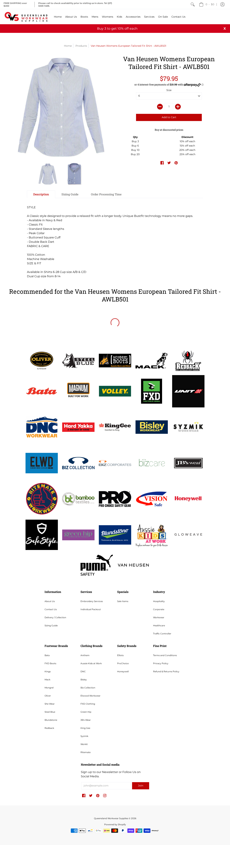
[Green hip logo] (78, 535)
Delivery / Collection (55, 617)
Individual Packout (90, 609)
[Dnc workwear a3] (42, 427)
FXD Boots (50, 663)
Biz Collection (87, 687)
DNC (83, 671)
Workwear (158, 617)
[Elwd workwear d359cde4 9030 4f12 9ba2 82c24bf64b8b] (42, 463)
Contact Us (51, 609)
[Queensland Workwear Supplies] (26, 16)
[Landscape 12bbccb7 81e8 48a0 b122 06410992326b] (78, 360)
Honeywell (123, 671)
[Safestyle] (42, 535)
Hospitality (159, 601)
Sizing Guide (51, 625)
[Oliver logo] (42, 360)
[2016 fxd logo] (151, 391)
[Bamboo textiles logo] (78, 498)
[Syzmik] (188, 427)
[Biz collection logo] (78, 463)
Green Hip (85, 712)
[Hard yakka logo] (78, 427)
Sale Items (122, 601)
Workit (84, 744)
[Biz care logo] (151, 463)
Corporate (158, 609)
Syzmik (84, 736)
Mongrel (49, 687)
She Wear (50, 703)
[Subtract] (160, 107)
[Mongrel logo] (115, 360)
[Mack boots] (151, 360)
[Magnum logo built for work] (78, 391)
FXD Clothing (87, 703)
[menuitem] (193, 4)
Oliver (48, 695)
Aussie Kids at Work (91, 663)
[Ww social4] (188, 391)
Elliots (120, 655)
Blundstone (51, 720)
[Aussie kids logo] (151, 534)
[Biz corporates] (115, 463)
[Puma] (96, 565)
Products (81, 45)
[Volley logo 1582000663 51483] (115, 391)
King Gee (85, 728)
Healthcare (159, 625)
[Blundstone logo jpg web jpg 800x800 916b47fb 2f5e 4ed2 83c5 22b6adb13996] (115, 535)
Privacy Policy (160, 663)
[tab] (41, 194)
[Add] (178, 107)
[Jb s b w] (188, 463)
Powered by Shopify (115, 824)
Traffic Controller (162, 633)
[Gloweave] (188, 535)
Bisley (83, 679)
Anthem (84, 655)
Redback (49, 728)
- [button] (210, 4)
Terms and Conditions (165, 655)
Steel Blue (50, 712)
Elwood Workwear (90, 695)
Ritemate (85, 752)
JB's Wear (85, 720)
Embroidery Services (91, 601)
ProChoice (123, 663)
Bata (47, 655)
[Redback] (188, 361)
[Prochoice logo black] (115, 499)
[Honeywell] (188, 499)
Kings (48, 671)
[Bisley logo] (151, 427)
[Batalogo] (42, 391)
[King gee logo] (115, 427)
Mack (47, 679)
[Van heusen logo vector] (133, 565)
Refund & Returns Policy (166, 671)
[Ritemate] (42, 499)
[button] (222, 4)
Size (168, 90)
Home (68, 45)
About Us (50, 601)
